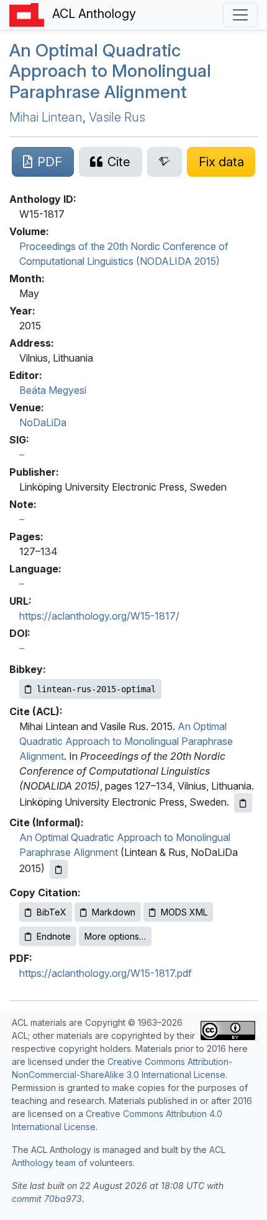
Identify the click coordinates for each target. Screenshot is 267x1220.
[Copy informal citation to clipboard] (59, 869)
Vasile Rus (117, 117)
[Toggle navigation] (240, 14)
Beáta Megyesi (52, 390)
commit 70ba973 (47, 1198)
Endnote (54, 936)
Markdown (113, 912)
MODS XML (184, 912)
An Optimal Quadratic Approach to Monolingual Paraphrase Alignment (110, 71)
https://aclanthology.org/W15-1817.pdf (105, 973)
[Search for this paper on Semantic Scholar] (165, 162)
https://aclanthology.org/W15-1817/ (99, 616)
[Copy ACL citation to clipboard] (243, 803)
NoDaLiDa (42, 422)
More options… (115, 936)
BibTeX (51, 912)
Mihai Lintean (46, 117)
